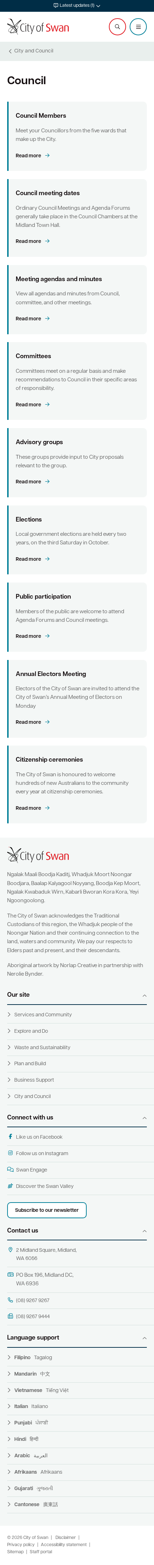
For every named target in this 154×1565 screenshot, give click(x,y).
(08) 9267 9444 (33, 1317)
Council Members (41, 116)
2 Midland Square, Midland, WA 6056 (46, 1254)
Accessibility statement (64, 1545)
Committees (33, 357)
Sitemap (15, 1552)
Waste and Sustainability (42, 1048)
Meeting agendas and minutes (59, 279)
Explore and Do (31, 1031)
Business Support (34, 1080)
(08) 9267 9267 (32, 1301)
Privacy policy (21, 1545)
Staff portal (41, 1552)
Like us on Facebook (39, 1137)
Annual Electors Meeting (51, 674)
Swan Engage (31, 1170)
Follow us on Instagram (42, 1154)
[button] (77, 6)
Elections (29, 520)
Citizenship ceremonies (49, 760)
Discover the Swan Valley (45, 1186)
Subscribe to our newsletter (47, 1210)
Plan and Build (30, 1064)
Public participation (43, 597)
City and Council (32, 1096)
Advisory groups (39, 442)
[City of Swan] (38, 26)
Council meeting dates (48, 193)
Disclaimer (66, 1538)
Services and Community (43, 1015)
